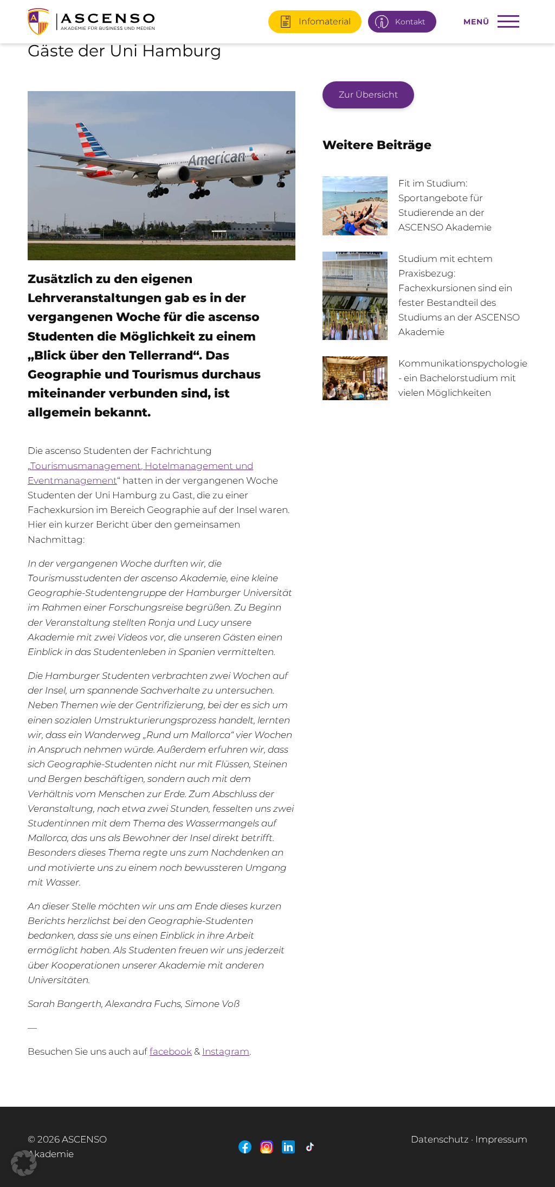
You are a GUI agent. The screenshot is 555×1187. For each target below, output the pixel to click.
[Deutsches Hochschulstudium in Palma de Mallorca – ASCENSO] (111, 17)
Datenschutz (440, 1139)
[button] (24, 1163)
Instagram (225, 1051)
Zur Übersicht (368, 94)
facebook (171, 1051)
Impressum (501, 1139)
